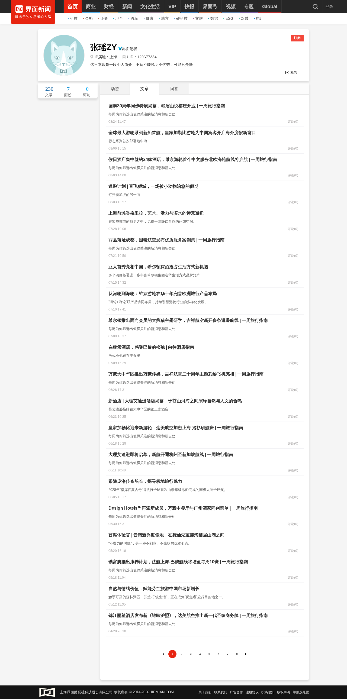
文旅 (199, 18)
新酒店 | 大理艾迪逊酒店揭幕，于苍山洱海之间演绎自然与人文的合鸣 (175, 401)
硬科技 (182, 18)
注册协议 (252, 692)
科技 (74, 18)
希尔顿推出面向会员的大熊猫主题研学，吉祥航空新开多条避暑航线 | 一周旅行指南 (188, 320)
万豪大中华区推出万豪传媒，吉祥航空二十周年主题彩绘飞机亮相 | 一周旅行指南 (186, 374)
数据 (214, 18)
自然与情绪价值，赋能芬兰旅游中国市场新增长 (154, 588)
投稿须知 (267, 692)
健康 (149, 18)
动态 (115, 88)
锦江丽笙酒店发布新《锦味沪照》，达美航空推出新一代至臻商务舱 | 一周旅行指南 (188, 615)
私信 (293, 73)
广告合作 (236, 692)
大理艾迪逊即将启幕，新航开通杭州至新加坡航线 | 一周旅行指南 (170, 454)
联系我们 (220, 692)
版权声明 (283, 692)
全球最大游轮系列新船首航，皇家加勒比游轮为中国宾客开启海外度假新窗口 (182, 132)
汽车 (134, 18)
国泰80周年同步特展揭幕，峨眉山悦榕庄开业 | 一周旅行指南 (166, 105)
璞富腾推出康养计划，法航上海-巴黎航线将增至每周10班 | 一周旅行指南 (178, 561)
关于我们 (204, 692)
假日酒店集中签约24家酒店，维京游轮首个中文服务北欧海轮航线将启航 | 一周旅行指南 (192, 159)
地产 (119, 18)
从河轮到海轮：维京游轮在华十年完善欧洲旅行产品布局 (162, 293)
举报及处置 (301, 692)
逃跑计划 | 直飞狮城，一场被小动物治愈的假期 (153, 186)
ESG (229, 18)
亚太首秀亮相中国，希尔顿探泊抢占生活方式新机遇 (158, 266)
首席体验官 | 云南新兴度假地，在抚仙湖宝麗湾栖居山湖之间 (166, 535)
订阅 (297, 38)
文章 (144, 88)
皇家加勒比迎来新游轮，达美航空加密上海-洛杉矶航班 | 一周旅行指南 (175, 427)
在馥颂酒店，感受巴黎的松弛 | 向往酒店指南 (151, 347)
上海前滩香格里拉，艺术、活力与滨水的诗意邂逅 (156, 213)
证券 (104, 18)
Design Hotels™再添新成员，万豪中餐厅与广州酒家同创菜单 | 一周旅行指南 (183, 508)
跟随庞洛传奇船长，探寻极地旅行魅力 (145, 481)
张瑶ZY (103, 47)
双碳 (245, 18)
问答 (174, 88)
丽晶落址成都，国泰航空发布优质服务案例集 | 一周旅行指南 (166, 240)
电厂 (260, 18)
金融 (89, 18)
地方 (165, 18)
